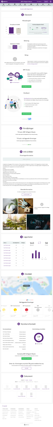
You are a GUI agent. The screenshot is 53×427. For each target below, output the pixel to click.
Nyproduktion (20, 415)
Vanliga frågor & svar (29, 416)
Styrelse (30, 380)
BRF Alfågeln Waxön (26, 1)
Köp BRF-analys (29, 410)
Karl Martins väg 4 (7, 245)
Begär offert (4, 418)
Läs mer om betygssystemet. (32, 63)
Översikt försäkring (14, 410)
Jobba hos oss (37, 413)
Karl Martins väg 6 (7, 247)
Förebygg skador (13, 415)
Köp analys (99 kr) (26, 86)
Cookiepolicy (37, 418)
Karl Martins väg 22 (7, 265)
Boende (26, 380)
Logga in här (26, 194)
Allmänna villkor (37, 415)
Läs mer (26, 368)
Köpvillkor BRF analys (38, 420)
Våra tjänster (39, 1)
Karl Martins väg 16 (7, 257)
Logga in (46, 1)
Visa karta (26, 285)
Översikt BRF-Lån (21, 410)
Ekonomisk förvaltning (6, 410)
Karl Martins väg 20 (7, 263)
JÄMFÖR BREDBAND (26, 113)
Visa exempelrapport (15, 82)
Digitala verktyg (5, 413)
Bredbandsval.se (28, 98)
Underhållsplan (4, 415)
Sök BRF (5, 406)
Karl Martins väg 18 (7, 260)
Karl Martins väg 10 (7, 252)
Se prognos (45, 32)
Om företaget (37, 410)
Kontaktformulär (26, 358)
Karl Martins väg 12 (7, 255)
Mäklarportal (28, 418)
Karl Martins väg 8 (7, 250)
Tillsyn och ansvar (13, 413)
